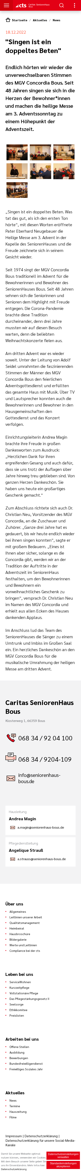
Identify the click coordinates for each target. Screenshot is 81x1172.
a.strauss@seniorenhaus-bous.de (41, 859)
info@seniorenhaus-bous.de (39, 778)
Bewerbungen (19, 1058)
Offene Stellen (19, 1047)
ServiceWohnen (20, 982)
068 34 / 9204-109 (45, 759)
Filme (13, 1117)
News (56, 20)
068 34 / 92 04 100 (45, 738)
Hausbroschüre (20, 934)
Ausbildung (17, 1052)
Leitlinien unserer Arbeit (26, 917)
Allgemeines (18, 911)
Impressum (14, 1136)
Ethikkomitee (18, 1010)
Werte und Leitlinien (23, 945)
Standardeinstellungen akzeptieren (63, 1165)
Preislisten (17, 1015)
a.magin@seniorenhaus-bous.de (40, 827)
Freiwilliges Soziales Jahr (26, 1069)
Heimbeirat (17, 928)
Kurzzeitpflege (19, 987)
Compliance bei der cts (25, 950)
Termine (15, 1106)
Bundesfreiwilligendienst (26, 1063)
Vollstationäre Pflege (24, 993)
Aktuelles (40, 20)
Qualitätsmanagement (25, 923)
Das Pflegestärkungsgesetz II (29, 999)
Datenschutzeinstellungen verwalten (63, 1156)
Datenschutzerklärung (41, 1136)
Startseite (19, 20)
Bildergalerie (18, 939)
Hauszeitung (18, 1111)
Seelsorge (17, 1004)
